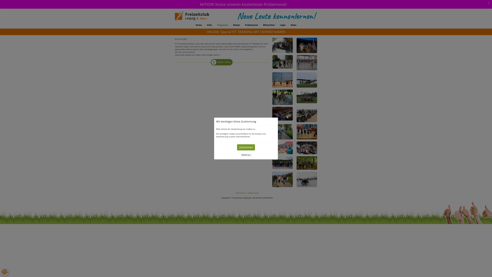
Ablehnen (246, 155)
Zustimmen (246, 147)
